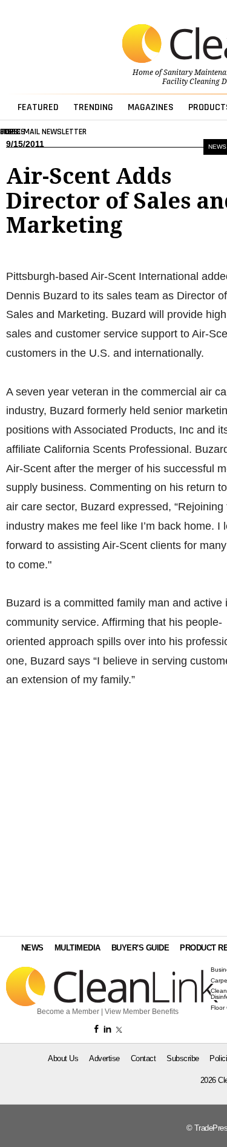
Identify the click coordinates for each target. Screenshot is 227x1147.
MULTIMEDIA (77, 947)
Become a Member (68, 1011)
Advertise (104, 1058)
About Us (63, 1058)
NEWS (32, 947)
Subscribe (182, 1058)
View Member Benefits (142, 1011)
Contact (143, 1058)
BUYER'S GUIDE (140, 947)
